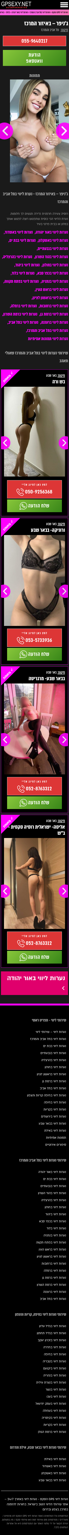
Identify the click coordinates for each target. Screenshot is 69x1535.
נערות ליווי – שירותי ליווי (51, 1032)
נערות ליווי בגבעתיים (53, 249)
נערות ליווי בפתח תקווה (21, 281)
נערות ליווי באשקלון (53, 240)
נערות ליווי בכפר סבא (52, 273)
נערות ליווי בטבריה (54, 1361)
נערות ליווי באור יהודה (52, 232)
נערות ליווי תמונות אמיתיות (48, 339)
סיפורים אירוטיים (55, 1145)
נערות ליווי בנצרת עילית (51, 1382)
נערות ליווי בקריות (55, 1109)
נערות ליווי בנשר (56, 1390)
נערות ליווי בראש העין (52, 289)
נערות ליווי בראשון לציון (50, 298)
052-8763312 (39, 788)
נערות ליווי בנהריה (54, 1375)
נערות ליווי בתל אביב (23, 322)
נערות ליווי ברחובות (54, 306)
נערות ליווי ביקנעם (54, 1368)
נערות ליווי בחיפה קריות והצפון (46, 1095)
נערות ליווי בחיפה (55, 1102)
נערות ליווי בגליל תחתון (51, 1333)
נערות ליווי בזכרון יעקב (52, 1340)
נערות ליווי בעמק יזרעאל (50, 1404)
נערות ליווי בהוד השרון (51, 257)
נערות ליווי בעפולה (54, 1411)
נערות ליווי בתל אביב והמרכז (47, 330)
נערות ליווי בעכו (56, 1397)
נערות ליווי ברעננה (54, 322)
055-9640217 (34, 41)
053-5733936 (38, 640)
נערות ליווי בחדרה (54, 1347)
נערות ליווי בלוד (23, 273)
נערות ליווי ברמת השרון (20, 314)
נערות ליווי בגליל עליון (52, 1326)
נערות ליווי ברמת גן (54, 314)
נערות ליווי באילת (55, 1131)
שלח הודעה (38, 505)
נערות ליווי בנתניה (55, 281)
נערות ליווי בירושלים (53, 1116)
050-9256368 (39, 491)
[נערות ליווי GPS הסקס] (16, 5)
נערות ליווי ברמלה (24, 306)
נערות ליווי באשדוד (19, 232)
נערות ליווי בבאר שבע (52, 1124)
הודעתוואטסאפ (34, 58)
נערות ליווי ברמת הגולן (52, 1432)
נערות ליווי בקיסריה (54, 1418)
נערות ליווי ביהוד (27, 265)
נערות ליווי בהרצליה (17, 257)
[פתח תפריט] (64, 5)
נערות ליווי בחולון (55, 265)
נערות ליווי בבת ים (22, 240)
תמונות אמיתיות (56, 1138)
